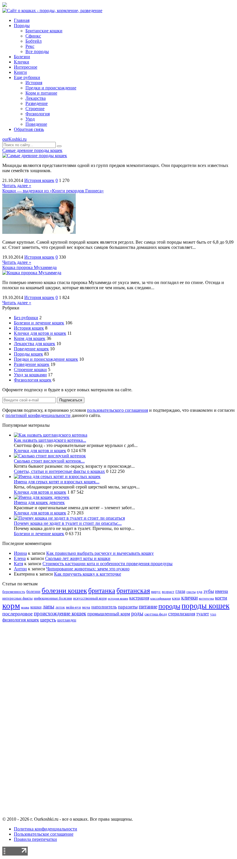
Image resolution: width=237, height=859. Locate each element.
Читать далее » (16, 185)
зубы (208, 591)
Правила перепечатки (35, 839)
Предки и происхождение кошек (46, 359)
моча (86, 607)
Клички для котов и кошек (40, 333)
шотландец (66, 620)
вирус (156, 592)
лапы (48, 607)
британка (101, 590)
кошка (25, 607)
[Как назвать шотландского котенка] (50, 435)
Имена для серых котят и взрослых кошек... (56, 481)
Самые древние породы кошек (32, 150)
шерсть (48, 620)
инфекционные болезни (53, 598)
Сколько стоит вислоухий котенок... (49, 460)
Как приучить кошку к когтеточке (87, 574)
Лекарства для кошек (34, 343)
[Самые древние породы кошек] (34, 155)
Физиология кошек (32, 379)
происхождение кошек (60, 613)
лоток (60, 607)
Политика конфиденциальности (45, 828)
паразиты (128, 607)
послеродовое (17, 613)
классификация (160, 598)
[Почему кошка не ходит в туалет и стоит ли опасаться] (69, 518)
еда (199, 592)
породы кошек (205, 606)
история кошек (118, 598)
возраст (168, 592)
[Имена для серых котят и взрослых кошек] (57, 476)
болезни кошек (64, 590)
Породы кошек (28, 354)
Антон (20, 568)
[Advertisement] (118, 724)
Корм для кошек (29, 338)
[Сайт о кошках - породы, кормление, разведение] (52, 10)
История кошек (39, 180)
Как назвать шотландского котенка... (50, 440)
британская (133, 590)
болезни (33, 591)
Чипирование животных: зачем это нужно (87, 568)
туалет (202, 613)
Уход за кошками (30, 374)
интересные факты (17, 598)
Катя (18, 563)
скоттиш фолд (156, 614)
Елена (20, 558)
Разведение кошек (31, 364)
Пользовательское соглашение (43, 834)
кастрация (139, 597)
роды (137, 613)
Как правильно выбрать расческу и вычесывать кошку (100, 553)
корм (11, 605)
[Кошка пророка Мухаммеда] (31, 272)
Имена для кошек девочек (39, 502)
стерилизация (181, 613)
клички (189, 598)
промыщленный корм (108, 613)
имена (221, 591)
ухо (213, 614)
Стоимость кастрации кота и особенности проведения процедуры (107, 563)
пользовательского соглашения (117, 410)
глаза (180, 591)
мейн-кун (73, 607)
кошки (36, 607)
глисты (191, 591)
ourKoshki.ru (14, 139)
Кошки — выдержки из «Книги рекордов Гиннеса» (53, 190)
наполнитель (104, 606)
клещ (176, 598)
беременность (13, 592)
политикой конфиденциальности (38, 415)
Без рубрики (26, 317)
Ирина (20, 553)
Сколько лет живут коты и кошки (77, 558)
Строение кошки (30, 369)
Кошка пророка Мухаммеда (29, 267)
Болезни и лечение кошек (39, 322)
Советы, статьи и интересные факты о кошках (59, 471)
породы (169, 606)
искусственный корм (90, 598)
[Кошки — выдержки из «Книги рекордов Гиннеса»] (39, 232)
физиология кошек (20, 619)
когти (221, 598)
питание (148, 607)
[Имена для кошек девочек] (41, 497)
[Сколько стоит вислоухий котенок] (50, 455)
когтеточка (206, 598)
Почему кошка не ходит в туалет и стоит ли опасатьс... (68, 523)
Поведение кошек (31, 348)
